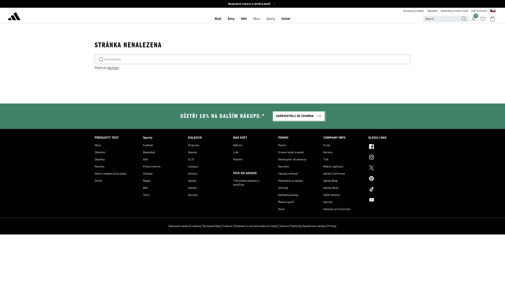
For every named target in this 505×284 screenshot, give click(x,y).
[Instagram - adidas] (389, 157)
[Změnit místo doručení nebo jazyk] (493, 11)
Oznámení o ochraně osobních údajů (256, 226)
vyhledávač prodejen (413, 11)
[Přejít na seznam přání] (483, 19)
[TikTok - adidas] (389, 189)
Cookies (227, 226)
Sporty (270, 19)
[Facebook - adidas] (389, 147)
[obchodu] (14, 17)
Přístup (332, 226)
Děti (244, 19)
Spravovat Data (212, 226)
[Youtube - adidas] (389, 200)
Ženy (231, 19)
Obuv (256, 19)
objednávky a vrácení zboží (454, 11)
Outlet (285, 19)
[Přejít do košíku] (492, 19)
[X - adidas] (389, 168)
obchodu (113, 68)
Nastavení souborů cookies (184, 226)
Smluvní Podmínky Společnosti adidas (302, 226)
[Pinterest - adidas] (389, 179)
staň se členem (479, 11)
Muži (218, 19)
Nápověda (432, 11)
